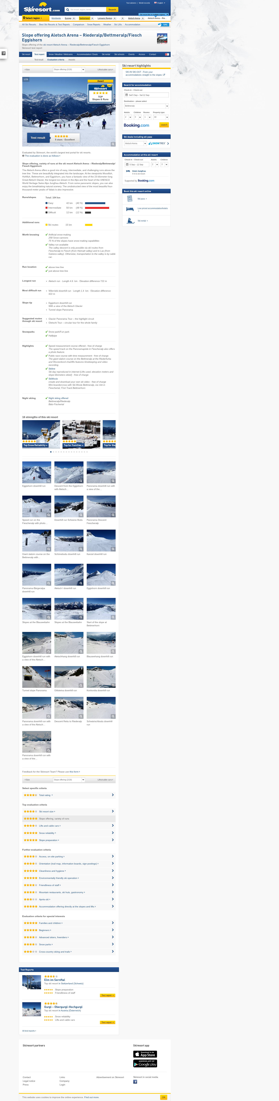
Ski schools (119, 54)
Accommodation (132, 24)
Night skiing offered (58, 398)
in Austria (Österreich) (70, 1010)
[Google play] (145, 1067)
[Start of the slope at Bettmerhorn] (101, 609)
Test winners (131, 3)
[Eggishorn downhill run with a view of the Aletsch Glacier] (36, 643)
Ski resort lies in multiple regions (152, 15)
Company (64, 1081)
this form (74, 771)
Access (142, 54)
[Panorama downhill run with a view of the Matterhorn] (101, 472)
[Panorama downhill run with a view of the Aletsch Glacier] (36, 708)
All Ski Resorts (29, 24)
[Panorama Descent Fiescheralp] (101, 507)
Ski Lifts (118, 24)
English (160, 3)
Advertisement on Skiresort (110, 1077)
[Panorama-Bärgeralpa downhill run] (36, 575)
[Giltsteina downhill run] (68, 677)
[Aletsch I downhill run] (68, 575)
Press (26, 1084)
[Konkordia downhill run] (101, 677)
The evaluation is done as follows (42, 155)
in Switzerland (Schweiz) (71, 983)
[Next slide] (113, 434)
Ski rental (106, 54)
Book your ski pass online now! (140, 72)
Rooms (146, 112)
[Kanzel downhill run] (101, 541)
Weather (107, 24)
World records (144, 3)
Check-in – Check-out (133, 90)
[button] (136, 126)
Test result (38, 60)
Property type (159, 112)
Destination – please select (135, 101)
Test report (39, 54)
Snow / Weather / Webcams (61, 54)
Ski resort (26, 54)
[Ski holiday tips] (163, 25)
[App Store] (145, 1058)
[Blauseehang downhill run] (101, 643)
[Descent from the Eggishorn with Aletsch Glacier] (68, 472)
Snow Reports (93, 24)
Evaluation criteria (55, 60)
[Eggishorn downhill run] (36, 472)
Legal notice (29, 1081)
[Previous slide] (24, 434)
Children (137, 112)
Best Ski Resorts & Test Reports (54, 24)
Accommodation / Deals (87, 54)
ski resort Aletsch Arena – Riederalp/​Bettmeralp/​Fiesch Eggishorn (76, 44)
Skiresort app (141, 1045)
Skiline (52, 368)
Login (62, 1084)
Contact (152, 54)
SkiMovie (53, 378)
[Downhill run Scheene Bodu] (68, 507)
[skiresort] (40, 7)
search (164, 125)
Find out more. (91, 1097)
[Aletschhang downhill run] (68, 643)
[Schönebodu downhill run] (68, 541)
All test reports (28, 1031)
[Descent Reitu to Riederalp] (68, 708)
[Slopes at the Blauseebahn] (36, 609)
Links (62, 1077)
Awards (71, 60)
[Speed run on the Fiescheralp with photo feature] (36, 507)
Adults (127, 112)
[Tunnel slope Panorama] (36, 677)
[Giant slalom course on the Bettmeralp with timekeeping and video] (36, 541)
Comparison (78, 24)
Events (131, 54)
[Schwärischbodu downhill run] (101, 708)
